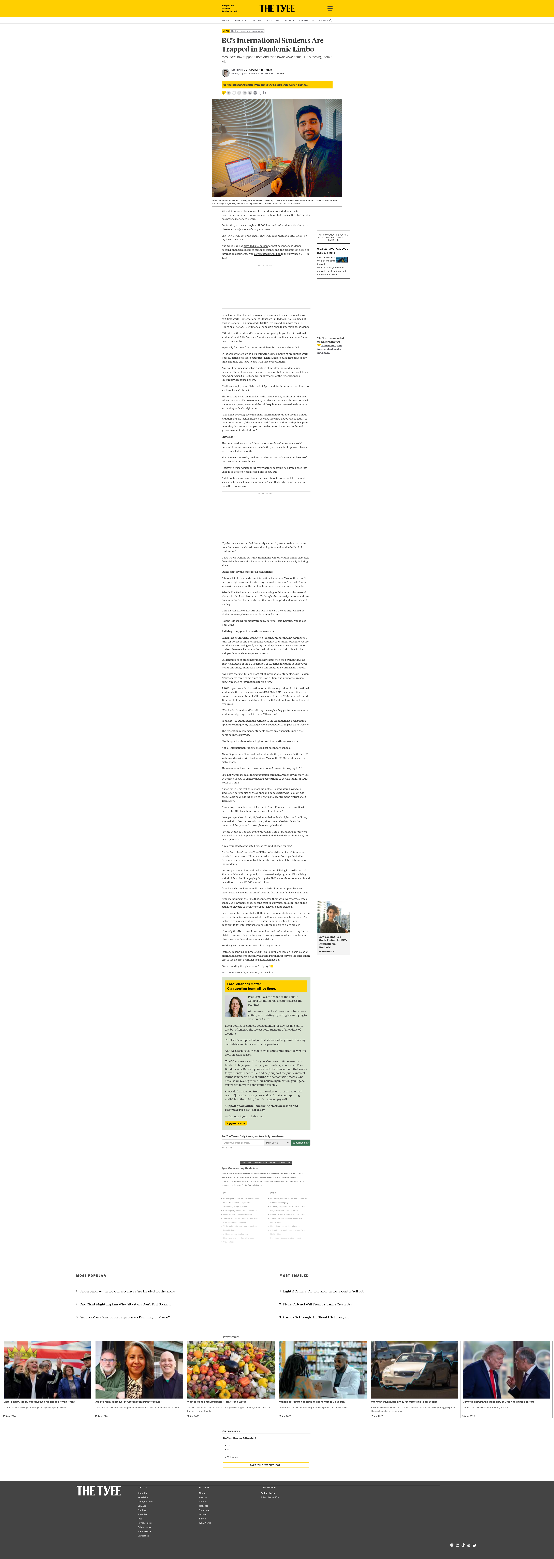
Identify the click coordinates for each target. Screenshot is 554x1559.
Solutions (273, 20)
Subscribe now (301, 1142)
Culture (256, 20)
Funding (142, 1510)
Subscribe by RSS (270, 1497)
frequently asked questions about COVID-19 (261, 724)
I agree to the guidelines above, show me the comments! (266, 1162)
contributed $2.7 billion (267, 253)
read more (325, 951)
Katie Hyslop (237, 69)
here (282, 73)
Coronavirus (258, 30)
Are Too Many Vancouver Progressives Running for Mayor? (125, 1317)
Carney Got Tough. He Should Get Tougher (316, 1317)
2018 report (230, 688)
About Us (142, 1493)
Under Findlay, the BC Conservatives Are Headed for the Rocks (128, 1291)
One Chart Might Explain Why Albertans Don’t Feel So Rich (125, 1304)
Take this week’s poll (266, 1465)
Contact (142, 1505)
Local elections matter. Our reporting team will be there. (251, 986)
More (288, 20)
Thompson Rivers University (259, 667)
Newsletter (143, 1497)
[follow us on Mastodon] (239, 93)
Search (324, 20)
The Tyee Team (145, 1501)
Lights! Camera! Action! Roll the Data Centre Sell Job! (324, 1291)
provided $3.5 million (256, 245)
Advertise (142, 1514)
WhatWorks (205, 1522)
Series (202, 1518)
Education (245, 30)
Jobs (140, 1518)
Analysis (240, 20)
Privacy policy (227, 1147)
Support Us (306, 20)
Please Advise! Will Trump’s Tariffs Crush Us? (317, 1304)
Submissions (144, 1527)
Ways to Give (144, 1531)
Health (234, 30)
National (203, 1505)
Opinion (203, 1514)
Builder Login (268, 1493)
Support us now (235, 1123)
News (225, 20)
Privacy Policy (145, 1522)
